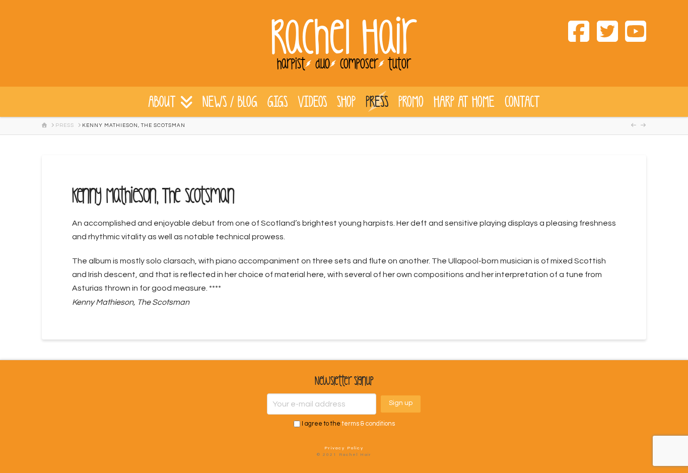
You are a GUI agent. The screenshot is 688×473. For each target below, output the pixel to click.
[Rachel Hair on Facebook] (575, 33)
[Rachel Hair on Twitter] (603, 33)
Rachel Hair (344, 37)
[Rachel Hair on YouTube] (632, 33)
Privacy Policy (344, 448)
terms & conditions (368, 424)
